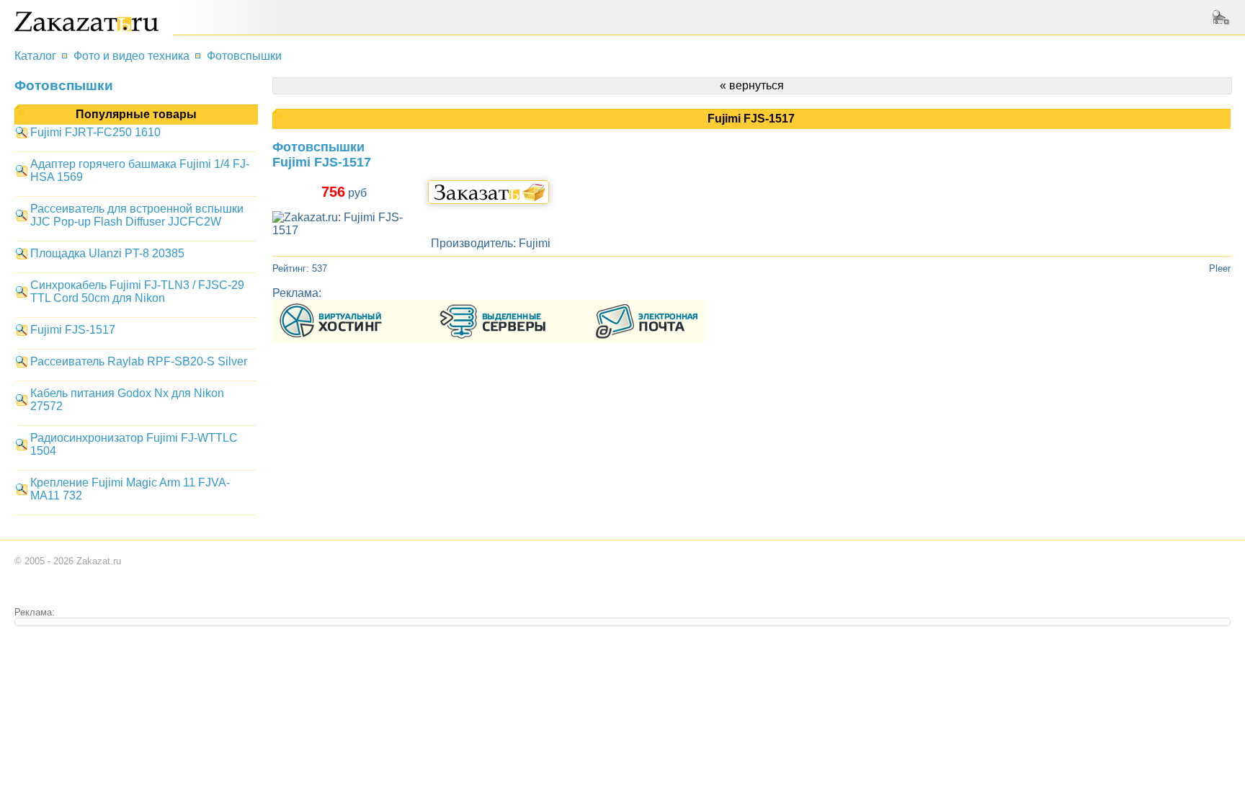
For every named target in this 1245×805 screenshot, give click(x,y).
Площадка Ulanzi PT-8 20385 (107, 253)
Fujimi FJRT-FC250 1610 (95, 132)
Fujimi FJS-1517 (72, 330)
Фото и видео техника (131, 56)
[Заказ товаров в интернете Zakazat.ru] (86, 28)
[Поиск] (1222, 17)
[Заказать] (488, 192)
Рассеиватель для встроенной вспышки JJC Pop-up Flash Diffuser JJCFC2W (137, 215)
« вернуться (752, 85)
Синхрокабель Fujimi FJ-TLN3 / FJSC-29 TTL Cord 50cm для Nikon (137, 291)
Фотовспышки (244, 56)
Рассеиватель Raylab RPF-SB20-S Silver (138, 361)
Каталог (35, 56)
